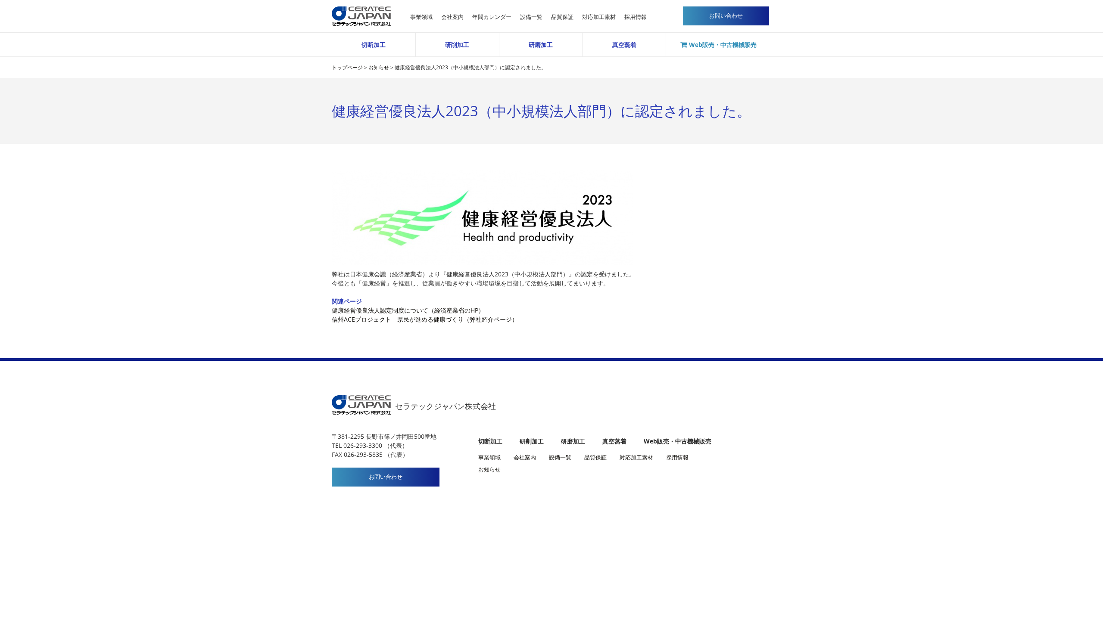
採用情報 (635, 17)
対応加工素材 (599, 17)
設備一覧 (531, 17)
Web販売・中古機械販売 (722, 44)
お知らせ (489, 469)
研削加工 (457, 44)
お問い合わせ (385, 476)
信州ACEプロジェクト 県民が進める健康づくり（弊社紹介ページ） (425, 319)
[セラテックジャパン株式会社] (361, 9)
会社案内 (452, 17)
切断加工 (373, 44)
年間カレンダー (491, 17)
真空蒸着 (624, 44)
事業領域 (421, 17)
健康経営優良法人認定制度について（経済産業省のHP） (408, 310)
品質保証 (562, 17)
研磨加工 (541, 44)
